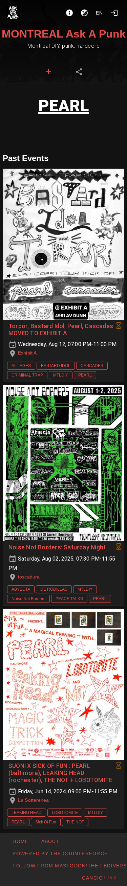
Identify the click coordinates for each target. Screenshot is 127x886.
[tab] (48, 72)
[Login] (114, 12)
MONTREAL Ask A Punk (64, 34)
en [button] (99, 13)
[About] (69, 12)
